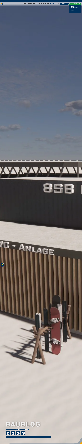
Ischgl (5, 1)
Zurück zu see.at (41, 1)
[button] (58, 4)
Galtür (2, 1)
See (11, 1)
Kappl (9, 1)
